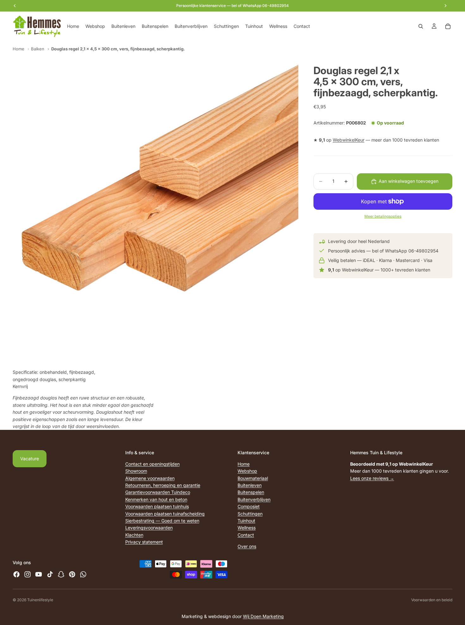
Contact (246, 535)
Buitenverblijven (254, 499)
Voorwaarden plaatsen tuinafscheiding (165, 513)
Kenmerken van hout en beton (156, 499)
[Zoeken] (421, 26)
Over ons (247, 546)
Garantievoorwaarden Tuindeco (157, 492)
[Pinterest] (72, 574)
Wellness (247, 528)
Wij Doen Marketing (263, 616)
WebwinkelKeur (348, 140)
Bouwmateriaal (253, 478)
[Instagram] (27, 574)
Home (18, 48)
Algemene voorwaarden (150, 478)
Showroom (136, 471)
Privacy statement (144, 542)
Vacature (29, 458)
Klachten (134, 535)
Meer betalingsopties (382, 216)
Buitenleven (250, 485)
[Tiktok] (50, 574)
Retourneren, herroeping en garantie (162, 485)
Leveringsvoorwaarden (149, 528)
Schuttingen (250, 513)
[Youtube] (38, 574)
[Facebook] (16, 574)
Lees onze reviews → (372, 478)
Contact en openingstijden (152, 464)
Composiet (249, 506)
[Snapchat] (61, 574)
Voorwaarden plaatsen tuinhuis (157, 506)
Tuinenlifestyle (40, 599)
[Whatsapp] (83, 574)
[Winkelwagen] (448, 26)
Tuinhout (246, 520)
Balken (37, 48)
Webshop (247, 471)
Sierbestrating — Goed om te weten (162, 520)
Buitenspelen (251, 492)
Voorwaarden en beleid (431, 599)
